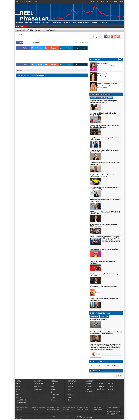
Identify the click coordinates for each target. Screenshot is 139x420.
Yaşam (70, 397)
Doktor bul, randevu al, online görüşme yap (83, 408)
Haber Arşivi (37, 386)
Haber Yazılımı (35, 417)
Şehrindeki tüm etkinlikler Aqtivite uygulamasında (97, 409)
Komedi (70, 392)
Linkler (18, 389)
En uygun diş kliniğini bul (113, 408)
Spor (52, 384)
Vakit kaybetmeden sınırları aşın (22, 408)
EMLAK (110, 389)
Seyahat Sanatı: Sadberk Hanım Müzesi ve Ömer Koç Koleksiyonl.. (104, 126)
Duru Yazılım (65, 417)
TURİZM (110, 386)
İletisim (121, 1)
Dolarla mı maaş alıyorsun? (106, 89)
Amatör (53, 397)
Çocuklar (53, 392)
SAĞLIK (110, 384)
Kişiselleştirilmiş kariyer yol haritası (38, 408)
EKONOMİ (100, 384)
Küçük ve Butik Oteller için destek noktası (68, 408)
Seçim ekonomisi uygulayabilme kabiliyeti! (104, 237)
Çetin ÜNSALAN (102, 86)
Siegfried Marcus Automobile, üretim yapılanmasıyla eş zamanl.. (102, 175)
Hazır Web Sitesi (51, 417)
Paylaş (25, 48)
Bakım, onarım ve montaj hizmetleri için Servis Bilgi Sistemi (114, 413)
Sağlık (53, 389)
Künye (115, 1)
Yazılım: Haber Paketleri (87, 417)
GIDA (87, 389)
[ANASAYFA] (39, 11)
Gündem (70, 384)
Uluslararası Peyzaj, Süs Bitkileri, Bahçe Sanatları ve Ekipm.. (103, 287)
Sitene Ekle (21, 403)
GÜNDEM (88, 384)
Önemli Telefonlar (21, 400)
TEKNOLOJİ (100, 386)
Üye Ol (102, 1)
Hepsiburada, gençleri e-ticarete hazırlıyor (104, 249)
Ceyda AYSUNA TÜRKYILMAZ (107, 76)
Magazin (70, 394)
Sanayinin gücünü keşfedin (21, 417)
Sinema (53, 400)
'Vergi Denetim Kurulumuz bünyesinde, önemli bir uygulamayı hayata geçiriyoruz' (106, 332)
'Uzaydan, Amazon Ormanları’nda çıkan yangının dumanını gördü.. (103, 101)
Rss (17, 392)
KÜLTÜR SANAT (102, 389)
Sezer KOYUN (102, 66)
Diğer (69, 400)
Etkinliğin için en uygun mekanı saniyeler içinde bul (54, 409)
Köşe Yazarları (38, 389)
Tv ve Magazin (55, 394)
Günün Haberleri (39, 384)
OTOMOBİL (88, 386)
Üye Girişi (108, 1)
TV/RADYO (88, 392)
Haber (53, 386)
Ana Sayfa (95, 1)
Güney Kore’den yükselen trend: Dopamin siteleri (107, 79)
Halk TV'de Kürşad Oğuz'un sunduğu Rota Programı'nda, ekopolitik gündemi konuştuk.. (111, 240)
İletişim (18, 384)
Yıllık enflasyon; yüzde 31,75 (99, 319)
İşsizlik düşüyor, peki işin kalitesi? (108, 69)
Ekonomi (70, 386)
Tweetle (39, 48)
